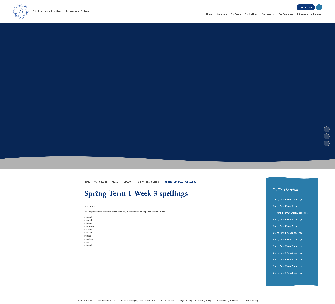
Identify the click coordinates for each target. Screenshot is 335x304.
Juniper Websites (146, 300)
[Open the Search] (319, 7)
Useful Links (306, 7)
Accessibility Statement (228, 300)
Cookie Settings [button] (252, 300)
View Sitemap (167, 300)
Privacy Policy (204, 300)
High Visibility (186, 300)
